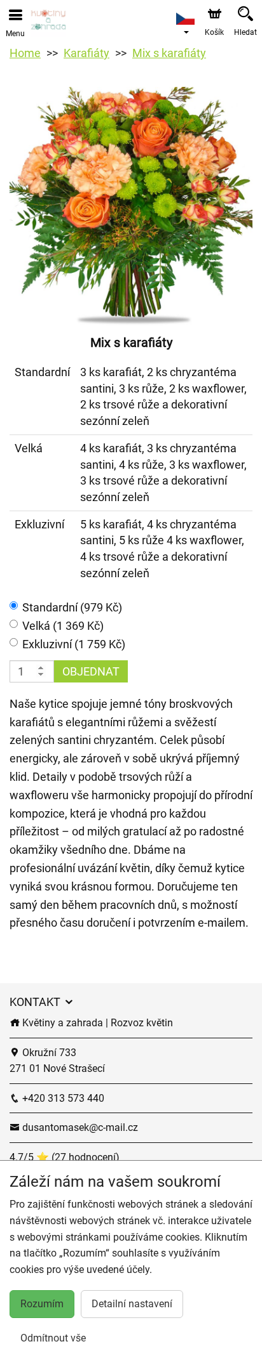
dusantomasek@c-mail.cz (79, 1127)
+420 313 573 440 (62, 1098)
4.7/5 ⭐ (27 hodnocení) (65, 1157)
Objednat (91, 671)
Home (25, 53)
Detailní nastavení (132, 1304)
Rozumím (42, 1304)
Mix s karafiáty (169, 53)
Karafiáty (86, 53)
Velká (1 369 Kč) (63, 625)
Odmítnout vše (53, 1338)
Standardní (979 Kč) (72, 607)
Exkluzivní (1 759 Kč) (73, 644)
